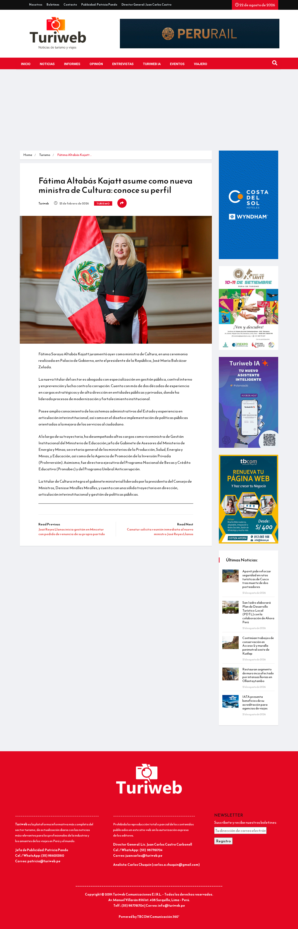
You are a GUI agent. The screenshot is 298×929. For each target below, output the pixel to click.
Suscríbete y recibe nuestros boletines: (245, 822)
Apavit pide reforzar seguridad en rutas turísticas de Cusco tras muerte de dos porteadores (256, 579)
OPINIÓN (96, 64)
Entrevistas (123, 64)
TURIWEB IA (152, 64)
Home (27, 154)
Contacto (70, 5)
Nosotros (35, 5)
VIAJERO (200, 64)
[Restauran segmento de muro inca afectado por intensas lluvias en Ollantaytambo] (230, 674)
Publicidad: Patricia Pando (99, 5)
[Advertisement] (149, 111)
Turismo (44, 154)
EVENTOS (177, 64)
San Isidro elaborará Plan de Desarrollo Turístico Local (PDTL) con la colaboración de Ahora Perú (258, 612)
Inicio (25, 64)
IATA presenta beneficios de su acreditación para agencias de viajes (255, 702)
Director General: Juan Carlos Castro (147, 5)
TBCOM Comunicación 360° (158, 916)
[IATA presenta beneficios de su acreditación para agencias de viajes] (230, 701)
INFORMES (72, 64)
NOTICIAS (47, 64)
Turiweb (43, 203)
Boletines (53, 5)
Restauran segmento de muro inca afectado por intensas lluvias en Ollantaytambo (258, 675)
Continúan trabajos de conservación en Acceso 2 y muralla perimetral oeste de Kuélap (258, 646)
